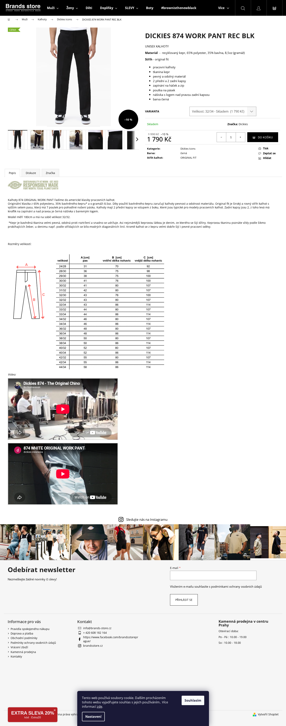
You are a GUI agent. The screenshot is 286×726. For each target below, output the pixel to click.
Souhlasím (193, 700)
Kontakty (16, 656)
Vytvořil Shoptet (268, 714)
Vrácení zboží (19, 647)
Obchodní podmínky (24, 638)
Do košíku (265, 137)
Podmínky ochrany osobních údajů (33, 643)
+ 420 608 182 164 (95, 632)
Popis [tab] (12, 173)
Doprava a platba (22, 633)
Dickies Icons (187, 148)
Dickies (243, 124)
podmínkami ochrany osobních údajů (236, 586)
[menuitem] (53, 8)
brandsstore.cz (93, 645)
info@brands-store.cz (97, 628)
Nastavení (93, 716)
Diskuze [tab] (31, 173)
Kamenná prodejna (23, 652)
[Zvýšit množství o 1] (240, 137)
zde (99, 706)
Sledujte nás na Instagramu (146, 519)
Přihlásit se (183, 600)
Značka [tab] (50, 173)
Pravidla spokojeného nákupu (30, 629)
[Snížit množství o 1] (221, 137)
